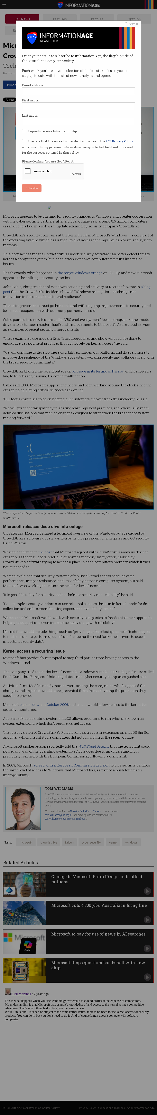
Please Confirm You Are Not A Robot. (48, 161)
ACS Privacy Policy (119, 141)
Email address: (33, 85)
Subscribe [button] (32, 188)
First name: (30, 100)
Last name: (30, 115)
